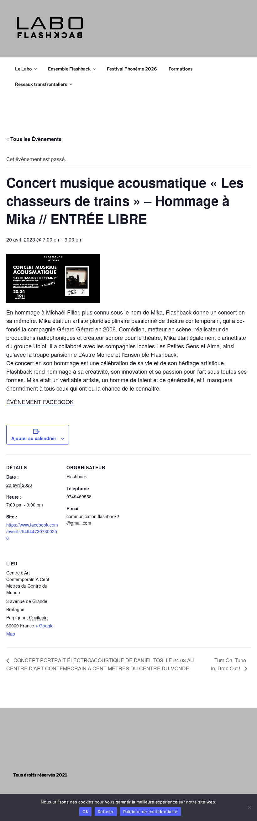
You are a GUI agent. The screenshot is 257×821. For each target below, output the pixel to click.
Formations (180, 68)
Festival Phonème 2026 (132, 68)
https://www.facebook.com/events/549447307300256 (32, 531)
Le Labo (23, 68)
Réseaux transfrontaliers (41, 84)
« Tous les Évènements (33, 139)
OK (85, 811)
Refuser (106, 811)
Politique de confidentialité (150, 811)
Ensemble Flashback (69, 68)
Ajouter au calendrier (33, 438)
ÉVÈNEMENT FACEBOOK (40, 402)
